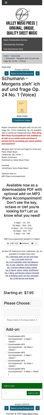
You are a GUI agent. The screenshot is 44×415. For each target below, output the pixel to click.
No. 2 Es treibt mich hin (22, 259)
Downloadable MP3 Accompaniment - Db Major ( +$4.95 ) (20, 347)
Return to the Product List (22, 73)
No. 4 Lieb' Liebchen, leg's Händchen (22, 265)
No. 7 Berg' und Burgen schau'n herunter (22, 273)
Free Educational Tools (13, 49)
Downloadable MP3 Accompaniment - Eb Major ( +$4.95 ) (20, 363)
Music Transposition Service (15, 40)
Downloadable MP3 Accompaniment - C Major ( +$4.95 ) (20, 339)
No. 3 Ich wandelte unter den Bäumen (22, 262)
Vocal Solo (15, 55)
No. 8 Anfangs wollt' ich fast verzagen (22, 275)
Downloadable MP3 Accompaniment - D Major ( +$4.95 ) (20, 355)
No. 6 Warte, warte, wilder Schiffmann (22, 270)
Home (6, 55)
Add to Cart (33, 393)
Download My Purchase (13, 44)
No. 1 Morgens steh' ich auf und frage (22, 256)
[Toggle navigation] (6, 2)
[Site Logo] (22, 14)
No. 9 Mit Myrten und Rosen (22, 278)
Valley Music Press (30, 414)
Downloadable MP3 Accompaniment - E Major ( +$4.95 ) (23, 371)
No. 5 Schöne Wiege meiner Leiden (22, 267)
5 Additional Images (22, 120)
